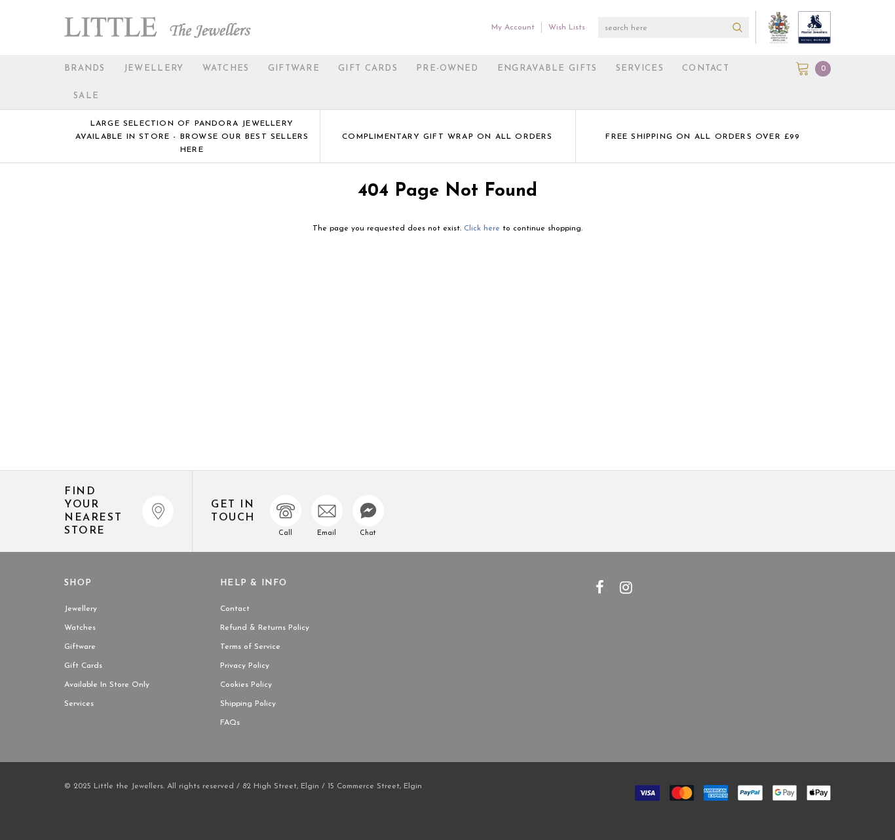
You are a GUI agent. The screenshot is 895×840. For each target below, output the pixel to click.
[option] (192, 136)
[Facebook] (600, 587)
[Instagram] (626, 587)
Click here (483, 228)
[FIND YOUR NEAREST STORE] (158, 511)
